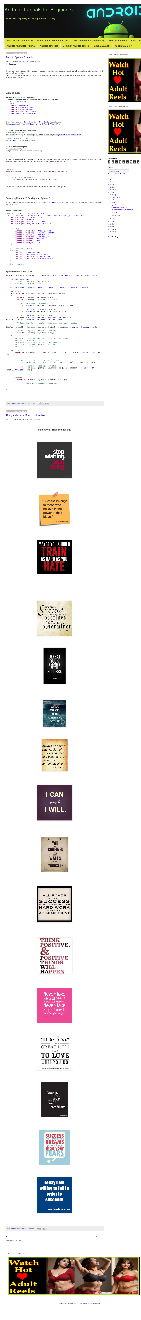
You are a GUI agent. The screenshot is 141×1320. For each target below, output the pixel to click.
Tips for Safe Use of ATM (20, 40)
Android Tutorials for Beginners (38, 10)
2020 (111, 190)
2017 (111, 219)
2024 (111, 182)
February (114, 215)
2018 (111, 195)
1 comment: (31, 1228)
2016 (111, 221)
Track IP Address (118, 40)
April (113, 205)
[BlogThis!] (41, 403)
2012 (111, 232)
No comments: (32, 403)
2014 (111, 226)
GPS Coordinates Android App (88, 40)
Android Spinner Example (19, 57)
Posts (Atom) (17, 1240)
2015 (111, 224)
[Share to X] (44, 403)
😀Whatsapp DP (101, 46)
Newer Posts (10, 1237)
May (112, 202)
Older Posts (99, 1237)
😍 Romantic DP (123, 46)
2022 (111, 184)
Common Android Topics (76, 46)
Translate (122, 174)
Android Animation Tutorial (21, 46)
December (114, 197)
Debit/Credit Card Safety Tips (52, 40)
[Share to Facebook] (46, 403)
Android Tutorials (49, 46)
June (113, 199)
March (113, 213)
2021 (111, 187)
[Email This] (39, 403)
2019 (111, 192)
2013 (111, 229)
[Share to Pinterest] (48, 403)
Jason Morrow (83, 1303)
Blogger (97, 1303)
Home (55, 1237)
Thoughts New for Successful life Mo (25, 415)
